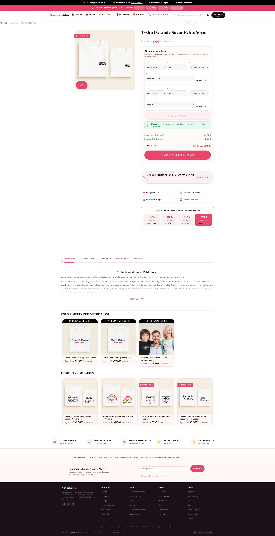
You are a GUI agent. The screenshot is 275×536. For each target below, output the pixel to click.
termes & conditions (159, 476)
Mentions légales (193, 510)
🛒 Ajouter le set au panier (178, 155)
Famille (90, 14)
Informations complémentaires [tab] (115, 258)
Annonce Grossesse (107, 505)
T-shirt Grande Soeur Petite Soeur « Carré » (156, 417)
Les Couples (105, 496)
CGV (189, 501)
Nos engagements (168, 457)
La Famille (104, 492)
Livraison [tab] (138, 258)
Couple (76, 14)
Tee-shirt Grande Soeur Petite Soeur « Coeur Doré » (78, 417)
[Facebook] (73, 504)
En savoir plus (203, 443)
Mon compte (163, 510)
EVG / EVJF (105, 14)
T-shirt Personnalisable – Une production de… (154, 359)
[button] (82, 85)
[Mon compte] (208, 15)
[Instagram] (64, 504)
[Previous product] (193, 23)
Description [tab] (69, 258)
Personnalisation (158, 14)
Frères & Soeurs (28, 23)
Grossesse (122, 14)
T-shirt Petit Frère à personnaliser (117, 358)
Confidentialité (193, 514)
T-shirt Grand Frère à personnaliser (80, 358)
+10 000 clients (137, 3)
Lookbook (162, 514)
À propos (191, 492)
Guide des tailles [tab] (87, 258)
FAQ (110, 457)
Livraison (118, 457)
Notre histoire (101, 457)
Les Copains (105, 501)
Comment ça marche (149, 457)
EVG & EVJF (105, 514)
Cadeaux (139, 14)
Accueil (3, 23)
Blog (180, 457)
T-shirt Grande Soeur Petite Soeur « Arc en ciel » (118, 417)
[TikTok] (68, 504)
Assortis (59, 15)
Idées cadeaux (106, 510)
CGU (189, 505)
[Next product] (187, 23)
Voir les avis (168, 443)
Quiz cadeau (134, 514)
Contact (132, 505)
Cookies (190, 519)
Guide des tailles (130, 457)
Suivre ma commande (138, 510)
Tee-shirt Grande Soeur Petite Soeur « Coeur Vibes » (193, 417)
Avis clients (163, 501)
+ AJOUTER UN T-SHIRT (178, 116)
